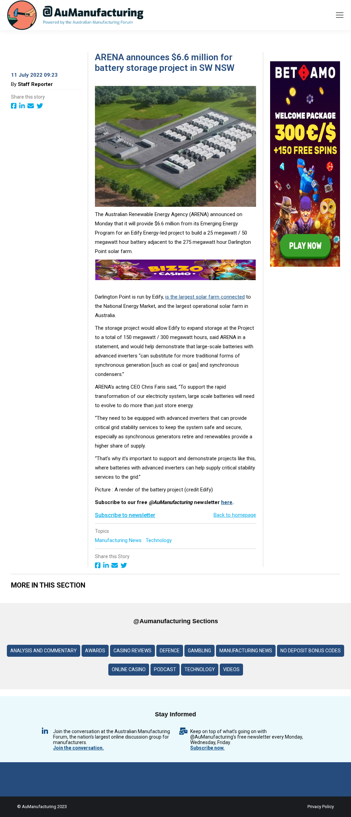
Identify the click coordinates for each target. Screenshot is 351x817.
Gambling (199, 650)
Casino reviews (132, 650)
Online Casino (129, 669)
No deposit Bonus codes (310, 650)
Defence (170, 650)
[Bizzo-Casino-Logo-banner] (175, 278)
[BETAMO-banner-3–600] (305, 265)
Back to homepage (235, 515)
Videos (231, 669)
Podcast (165, 669)
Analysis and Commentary (43, 650)
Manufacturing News (119, 540)
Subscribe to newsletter (125, 515)
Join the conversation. (78, 748)
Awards (95, 650)
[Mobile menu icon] (339, 15)
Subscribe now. (207, 748)
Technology (159, 540)
